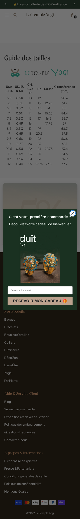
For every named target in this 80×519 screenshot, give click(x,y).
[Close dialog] (73, 213)
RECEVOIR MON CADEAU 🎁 (40, 300)
